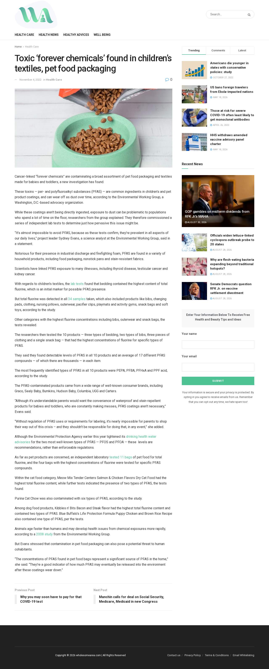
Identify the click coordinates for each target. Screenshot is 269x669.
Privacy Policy (193, 655)
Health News (49, 34)
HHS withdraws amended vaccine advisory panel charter (228, 139)
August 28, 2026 (222, 250)
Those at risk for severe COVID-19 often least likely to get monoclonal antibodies (232, 115)
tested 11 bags (120, 457)
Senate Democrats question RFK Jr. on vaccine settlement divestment (231, 288)
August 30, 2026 (196, 222)
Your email (189, 356)
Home (18, 46)
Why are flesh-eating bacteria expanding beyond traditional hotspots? (232, 264)
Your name (189, 333)
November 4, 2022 (30, 79)
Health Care (24, 34)
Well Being (102, 34)
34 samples (77, 299)
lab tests (77, 284)
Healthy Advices (76, 34)
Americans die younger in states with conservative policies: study (229, 67)
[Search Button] (250, 15)
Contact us (173, 655)
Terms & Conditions (217, 655)
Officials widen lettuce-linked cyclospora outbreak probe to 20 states (232, 240)
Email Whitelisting (243, 655)
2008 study (44, 534)
